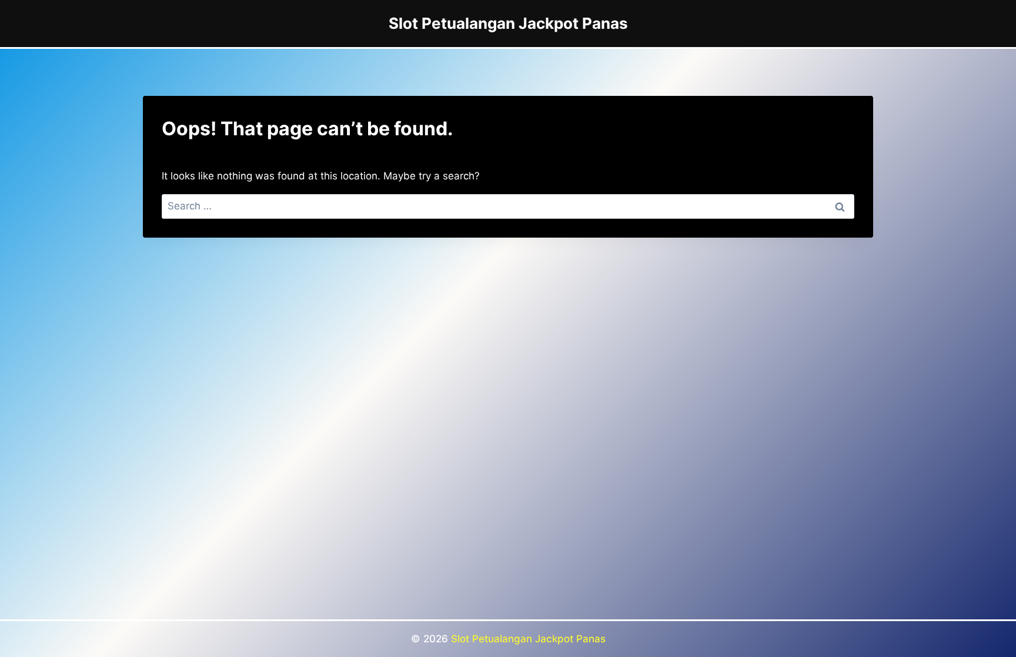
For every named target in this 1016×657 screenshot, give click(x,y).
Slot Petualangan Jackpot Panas (528, 639)
